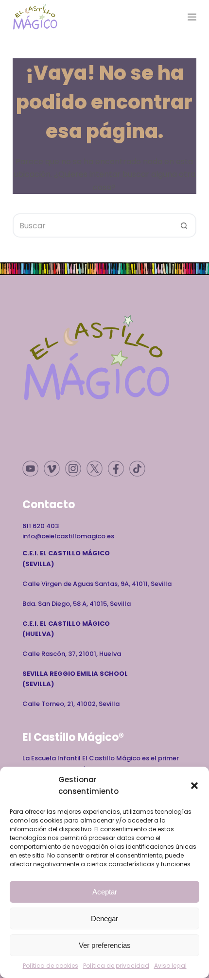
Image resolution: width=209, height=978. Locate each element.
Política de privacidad (116, 965)
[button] (194, 785)
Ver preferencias (105, 945)
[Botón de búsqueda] (184, 225)
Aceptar (104, 892)
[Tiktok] (137, 469)
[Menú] (192, 17)
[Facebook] (116, 469)
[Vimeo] (52, 469)
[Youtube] (30, 469)
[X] (95, 469)
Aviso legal (170, 965)
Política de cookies (50, 965)
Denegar (104, 918)
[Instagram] (73, 469)
